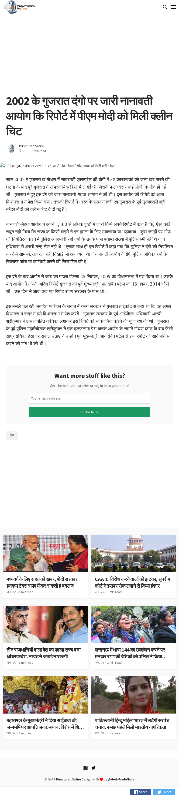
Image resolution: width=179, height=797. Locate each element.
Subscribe (89, 412)
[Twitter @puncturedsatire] (93, 768)
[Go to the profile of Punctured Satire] (11, 148)
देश (12, 435)
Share (142, 792)
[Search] (164, 7)
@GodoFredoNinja (121, 779)
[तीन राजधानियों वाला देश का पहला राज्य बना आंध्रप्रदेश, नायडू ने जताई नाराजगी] (45, 637)
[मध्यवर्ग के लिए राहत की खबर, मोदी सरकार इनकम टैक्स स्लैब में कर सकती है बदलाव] (45, 566)
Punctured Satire (31, 146)
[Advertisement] (89, 53)
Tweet (166, 792)
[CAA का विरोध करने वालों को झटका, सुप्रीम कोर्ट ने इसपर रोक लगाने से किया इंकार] (133, 566)
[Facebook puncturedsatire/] (86, 768)
